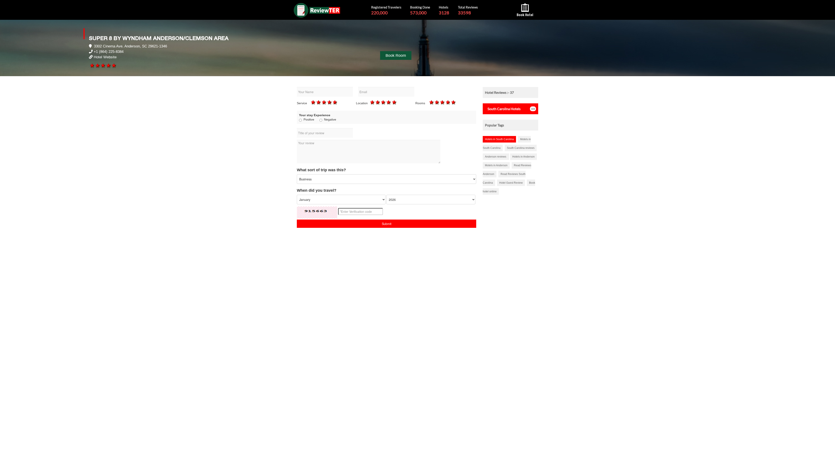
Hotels (504, 109)
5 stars (113, 65)
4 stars (108, 65)
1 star (91, 65)
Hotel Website (105, 57)
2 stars (97, 65)
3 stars (102, 65)
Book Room (396, 55)
